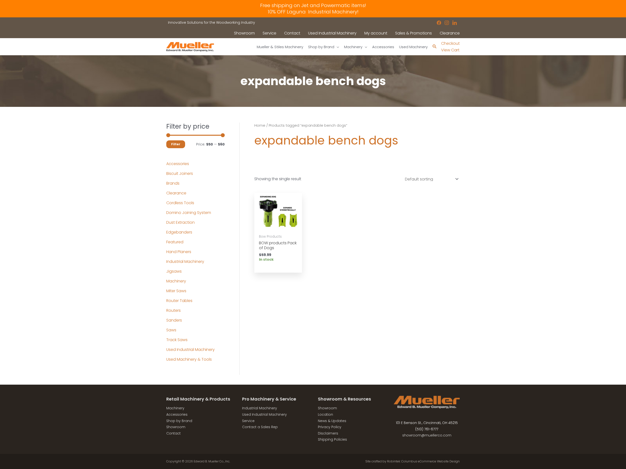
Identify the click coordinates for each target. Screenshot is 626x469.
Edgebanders (179, 232)
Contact (173, 433)
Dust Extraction (180, 222)
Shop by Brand (179, 420)
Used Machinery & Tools (189, 359)
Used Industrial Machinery (190, 349)
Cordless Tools (180, 203)
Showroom (175, 426)
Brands (172, 183)
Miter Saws (176, 291)
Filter (175, 144)
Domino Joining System (188, 212)
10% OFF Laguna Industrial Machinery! (313, 11)
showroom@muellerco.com (426, 435)
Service (248, 420)
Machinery (176, 281)
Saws (171, 330)
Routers (173, 310)
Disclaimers (328, 433)
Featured (174, 242)
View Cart (450, 50)
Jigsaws (174, 271)
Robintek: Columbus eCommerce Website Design (423, 461)
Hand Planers (178, 252)
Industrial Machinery (185, 261)
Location (325, 414)
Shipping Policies (332, 439)
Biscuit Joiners (179, 173)
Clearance (176, 193)
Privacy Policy (329, 426)
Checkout (450, 43)
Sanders (174, 320)
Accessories (177, 164)
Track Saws (177, 340)
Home (259, 125)
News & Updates (332, 420)
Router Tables (179, 300)
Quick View (278, 226)
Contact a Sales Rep (260, 426)
